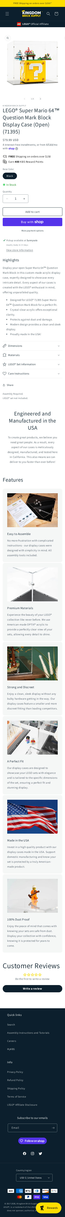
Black (9, 176)
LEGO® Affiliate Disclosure (22, 1104)
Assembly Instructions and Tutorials (28, 1032)
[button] (7, 14)
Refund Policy (15, 1080)
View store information (19, 250)
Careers (11, 1041)
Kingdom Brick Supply (27, 1203)
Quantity (7, 191)
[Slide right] (40, 99)
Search (11, 1024)
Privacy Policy (15, 1072)
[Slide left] (25, 99)
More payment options (32, 230)
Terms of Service (16, 1096)
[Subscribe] (53, 1128)
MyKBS (11, 1049)
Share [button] (10, 385)
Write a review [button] (32, 989)
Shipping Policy (16, 1088)
